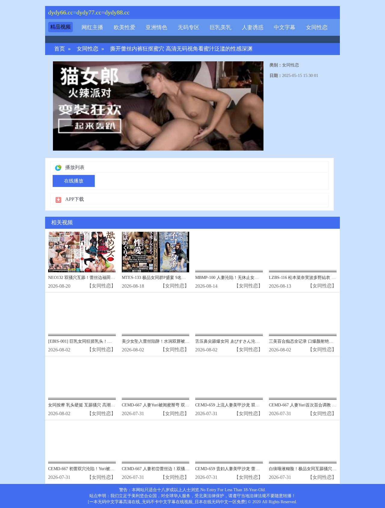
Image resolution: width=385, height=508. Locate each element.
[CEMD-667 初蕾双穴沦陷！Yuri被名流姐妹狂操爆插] (82, 443)
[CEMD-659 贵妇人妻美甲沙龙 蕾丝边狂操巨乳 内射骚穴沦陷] (229, 443)
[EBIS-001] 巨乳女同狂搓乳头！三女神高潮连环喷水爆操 (101, 341)
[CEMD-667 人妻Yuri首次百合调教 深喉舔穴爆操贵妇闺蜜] (303, 379)
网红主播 (92, 27)
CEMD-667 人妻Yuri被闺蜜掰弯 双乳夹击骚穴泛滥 (168, 405)
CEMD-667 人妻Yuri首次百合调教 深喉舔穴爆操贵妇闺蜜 (321, 405)
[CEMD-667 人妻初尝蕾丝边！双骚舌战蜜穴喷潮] (155, 443)
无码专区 (188, 27)
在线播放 (73, 180)
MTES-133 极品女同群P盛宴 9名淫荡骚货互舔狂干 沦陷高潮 (177, 277)
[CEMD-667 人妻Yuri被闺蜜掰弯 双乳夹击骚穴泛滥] (155, 379)
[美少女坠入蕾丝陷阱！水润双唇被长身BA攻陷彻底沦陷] (155, 315)
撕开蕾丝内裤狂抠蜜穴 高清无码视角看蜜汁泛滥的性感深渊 (181, 49)
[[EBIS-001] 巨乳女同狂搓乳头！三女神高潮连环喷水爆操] (82, 315)
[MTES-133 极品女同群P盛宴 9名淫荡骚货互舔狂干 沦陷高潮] (155, 252)
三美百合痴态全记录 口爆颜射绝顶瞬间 (305, 341)
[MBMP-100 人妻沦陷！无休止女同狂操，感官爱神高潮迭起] (229, 252)
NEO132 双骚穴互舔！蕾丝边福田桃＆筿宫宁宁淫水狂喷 (100, 277)
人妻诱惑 (252, 27)
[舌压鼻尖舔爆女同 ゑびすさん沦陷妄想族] (229, 315)
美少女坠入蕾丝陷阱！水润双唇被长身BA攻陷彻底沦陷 (173, 341)
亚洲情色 (156, 27)
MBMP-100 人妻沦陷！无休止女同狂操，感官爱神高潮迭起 (250, 277)
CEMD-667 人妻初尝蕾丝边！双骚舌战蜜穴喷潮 (166, 469)
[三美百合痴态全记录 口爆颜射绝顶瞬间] (303, 315)
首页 (59, 49)
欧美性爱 (124, 27)
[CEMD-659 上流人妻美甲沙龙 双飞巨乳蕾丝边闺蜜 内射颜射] (229, 379)
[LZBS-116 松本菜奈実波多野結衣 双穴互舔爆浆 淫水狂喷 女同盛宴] (303, 252)
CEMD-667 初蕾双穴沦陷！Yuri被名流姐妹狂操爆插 (96, 469)
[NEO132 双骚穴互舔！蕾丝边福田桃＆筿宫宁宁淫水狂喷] (82, 252)
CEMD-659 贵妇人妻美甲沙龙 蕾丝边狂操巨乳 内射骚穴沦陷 (251, 469)
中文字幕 (284, 27)
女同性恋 (317, 27)
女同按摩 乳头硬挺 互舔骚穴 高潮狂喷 (83, 405)
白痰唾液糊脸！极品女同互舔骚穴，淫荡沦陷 (311, 469)
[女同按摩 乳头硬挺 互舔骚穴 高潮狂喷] (82, 379)
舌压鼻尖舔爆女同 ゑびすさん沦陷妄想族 (233, 341)
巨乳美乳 (220, 27)
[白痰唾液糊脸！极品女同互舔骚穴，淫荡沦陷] (303, 443)
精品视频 (60, 27)
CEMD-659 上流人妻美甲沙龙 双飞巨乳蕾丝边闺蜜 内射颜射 (251, 405)
